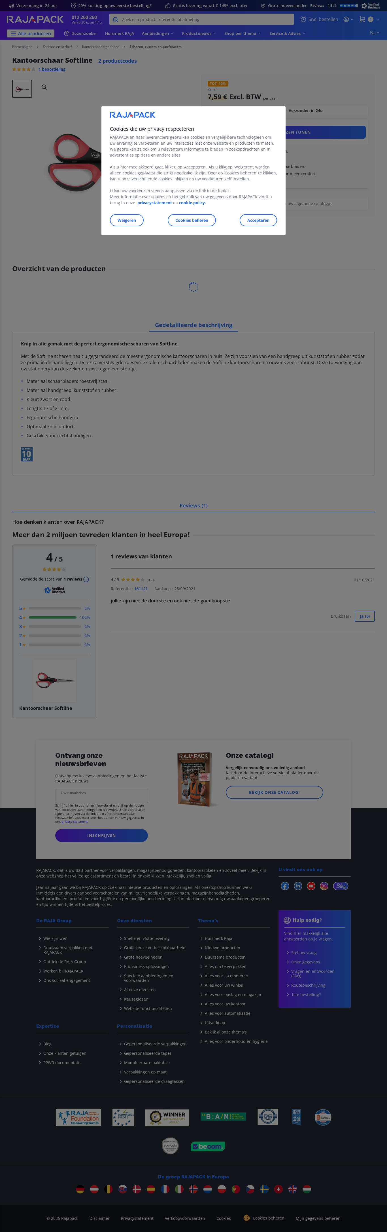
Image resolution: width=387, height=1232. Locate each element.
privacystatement (154, 203)
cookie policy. (192, 203)
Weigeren (127, 220)
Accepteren (258, 220)
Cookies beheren (191, 220)
